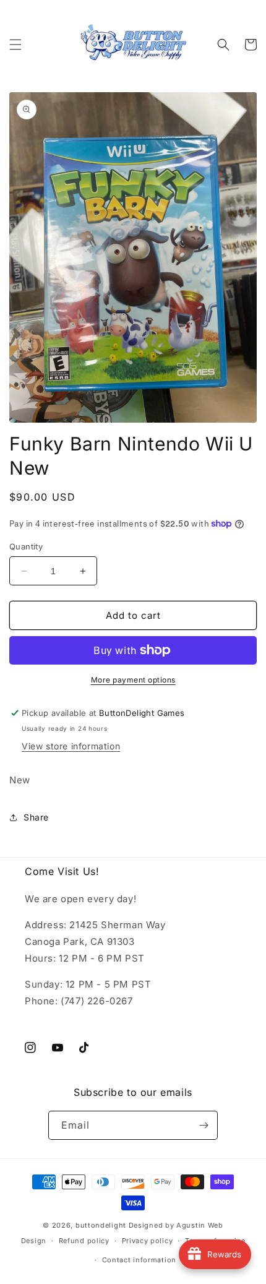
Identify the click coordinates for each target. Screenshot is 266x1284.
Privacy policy (147, 1240)
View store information (71, 746)
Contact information (139, 1260)
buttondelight (100, 1225)
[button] (15, 44)
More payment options (133, 679)
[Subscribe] (203, 1125)
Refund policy (84, 1240)
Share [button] (36, 817)
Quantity (26, 546)
